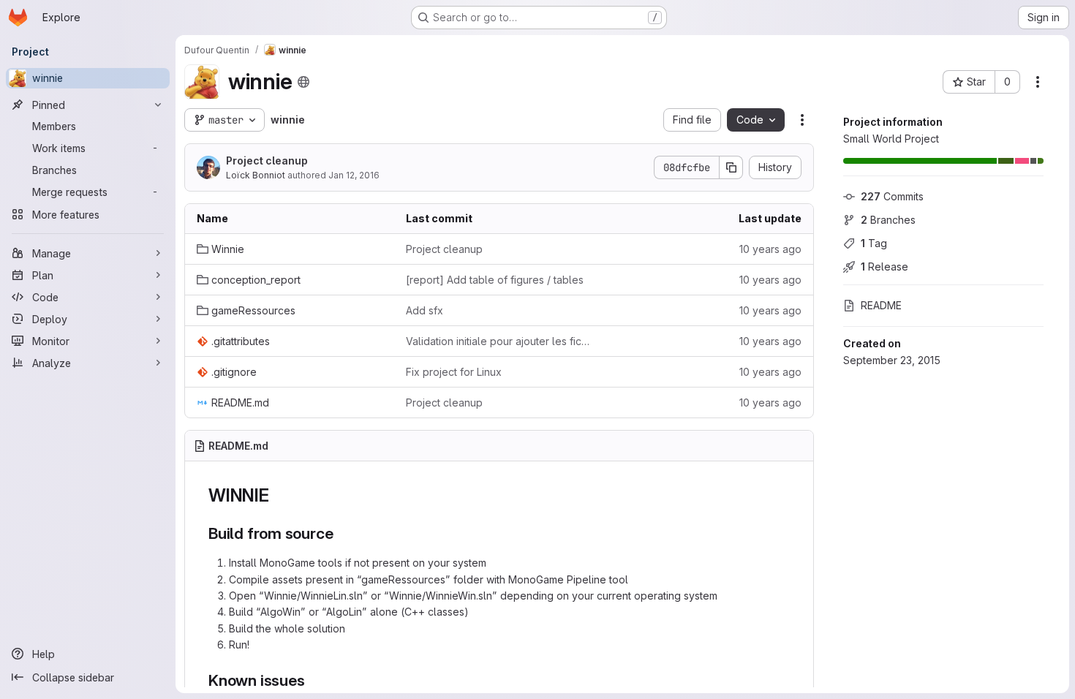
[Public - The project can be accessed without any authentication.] (303, 82)
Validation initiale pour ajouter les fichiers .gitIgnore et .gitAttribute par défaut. (499, 341)
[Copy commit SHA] (731, 167)
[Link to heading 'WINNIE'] (278, 495)
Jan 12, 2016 (354, 175)
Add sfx (424, 310)
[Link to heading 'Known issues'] (312, 680)
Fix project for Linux (454, 372)
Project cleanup (267, 160)
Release (884, 266)
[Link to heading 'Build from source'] (341, 533)
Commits (892, 196)
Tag (874, 243)
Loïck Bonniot (255, 175)
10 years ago (770, 249)
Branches (888, 220)
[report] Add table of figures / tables (495, 279)
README (881, 305)
